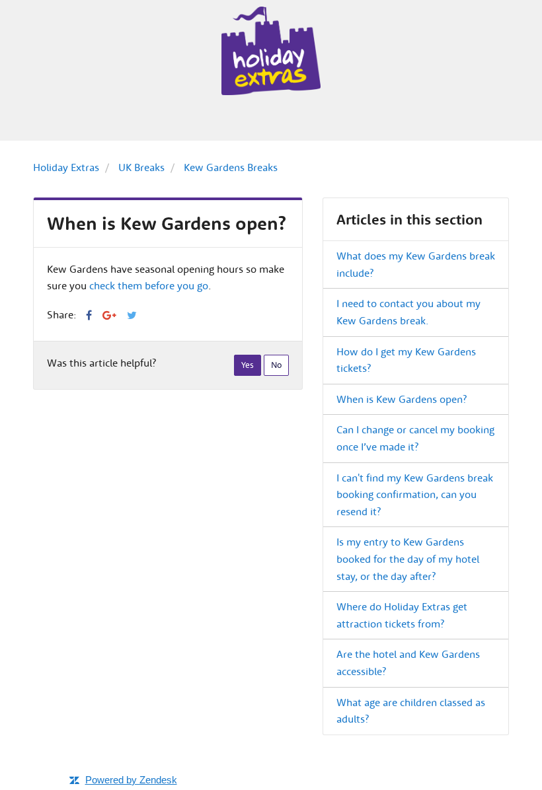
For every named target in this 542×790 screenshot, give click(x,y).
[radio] (247, 365)
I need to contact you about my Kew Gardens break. (408, 312)
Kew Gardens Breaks (231, 167)
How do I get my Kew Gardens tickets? (406, 360)
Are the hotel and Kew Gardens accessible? (408, 662)
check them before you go (148, 285)
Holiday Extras (66, 167)
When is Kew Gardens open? (401, 399)
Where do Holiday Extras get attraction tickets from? (401, 615)
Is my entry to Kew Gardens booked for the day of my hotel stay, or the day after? (407, 558)
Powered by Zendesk (131, 779)
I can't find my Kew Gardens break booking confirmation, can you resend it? (414, 494)
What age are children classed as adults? (410, 711)
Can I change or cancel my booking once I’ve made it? (415, 438)
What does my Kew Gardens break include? (415, 264)
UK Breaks (141, 167)
